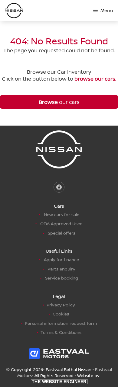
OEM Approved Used (61, 223)
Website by (66, 378)
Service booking (61, 278)
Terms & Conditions (61, 332)
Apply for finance (61, 259)
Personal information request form (61, 323)
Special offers (61, 233)
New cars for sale (61, 214)
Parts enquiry (61, 269)
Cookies (61, 314)
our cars (59, 101)
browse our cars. (95, 78)
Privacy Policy (61, 305)
